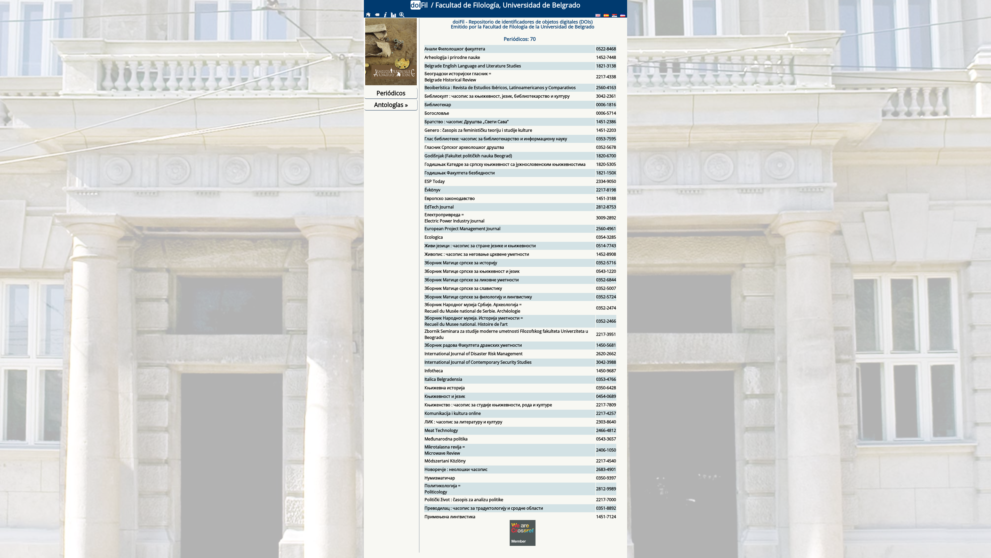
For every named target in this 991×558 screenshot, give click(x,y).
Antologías (391, 104)
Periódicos (391, 93)
